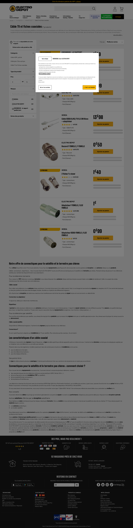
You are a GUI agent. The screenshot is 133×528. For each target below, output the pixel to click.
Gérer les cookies (45, 87)
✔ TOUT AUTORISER (89, 87)
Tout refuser (45, 58)
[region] (67, 72)
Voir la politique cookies (44, 73)
